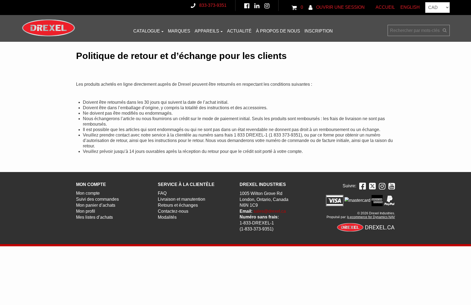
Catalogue (146, 31)
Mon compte (88, 193)
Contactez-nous (173, 211)
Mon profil (85, 211)
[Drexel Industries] (48, 28)
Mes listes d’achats (94, 217)
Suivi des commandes (97, 199)
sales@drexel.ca (269, 211)
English (410, 7)
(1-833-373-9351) (256, 229)
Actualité (239, 31)
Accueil (385, 7)
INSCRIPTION (318, 31)
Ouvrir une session (340, 7)
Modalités (167, 217)
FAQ (162, 193)
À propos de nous (278, 31)
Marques (179, 31)
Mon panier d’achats (95, 205)
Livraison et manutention (181, 199)
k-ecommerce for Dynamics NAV (371, 217)
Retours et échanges (178, 205)
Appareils (207, 31)
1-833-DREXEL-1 (257, 223)
